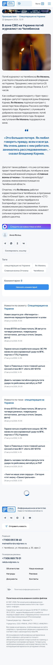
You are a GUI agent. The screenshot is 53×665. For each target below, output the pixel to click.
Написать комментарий (26, 287)
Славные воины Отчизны (16, 270)
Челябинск (38, 270)
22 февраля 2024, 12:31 (12, 19)
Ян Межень (40, 265)
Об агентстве (12, 568)
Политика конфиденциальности (27, 589)
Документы (11, 579)
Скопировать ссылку (15, 251)
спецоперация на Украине (17, 265)
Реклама (33, 573)
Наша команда (36, 568)
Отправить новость (17, 526)
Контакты (33, 579)
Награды (10, 573)
